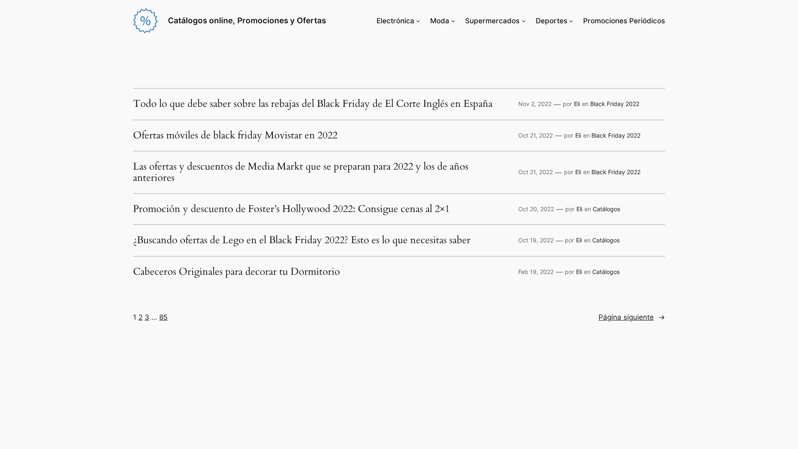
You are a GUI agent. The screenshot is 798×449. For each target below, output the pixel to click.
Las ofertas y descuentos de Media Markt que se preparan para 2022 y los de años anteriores (300, 172)
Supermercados (492, 21)
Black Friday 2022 (614, 103)
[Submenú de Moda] (453, 21)
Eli (577, 103)
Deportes (551, 21)
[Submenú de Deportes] (571, 21)
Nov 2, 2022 (535, 103)
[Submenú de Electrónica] (418, 21)
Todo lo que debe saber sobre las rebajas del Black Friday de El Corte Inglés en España (313, 104)
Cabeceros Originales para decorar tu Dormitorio (236, 271)
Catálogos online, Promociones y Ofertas (247, 20)
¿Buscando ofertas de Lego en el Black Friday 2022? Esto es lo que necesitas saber (301, 240)
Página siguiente (631, 317)
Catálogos (606, 208)
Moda (439, 21)
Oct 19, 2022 (536, 240)
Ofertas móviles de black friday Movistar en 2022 (235, 135)
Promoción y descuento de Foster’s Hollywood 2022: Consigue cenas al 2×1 (291, 209)
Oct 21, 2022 (535, 135)
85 (163, 317)
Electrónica (395, 21)
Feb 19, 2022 (536, 271)
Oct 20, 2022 (536, 208)
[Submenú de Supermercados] (524, 21)
